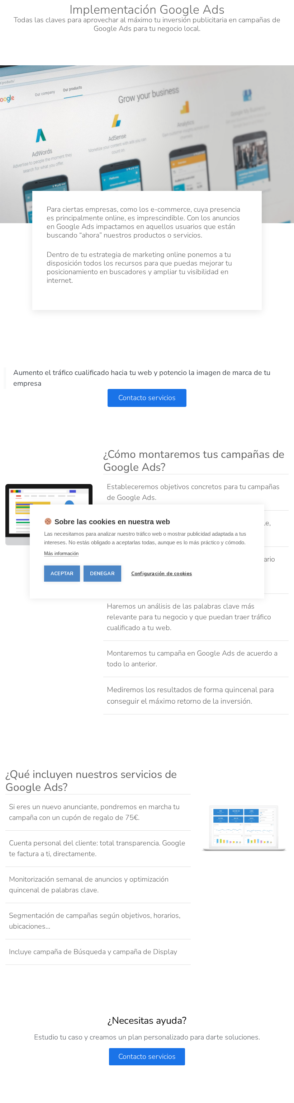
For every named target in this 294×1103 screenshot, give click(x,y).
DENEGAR (102, 573)
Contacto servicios (147, 1056)
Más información (61, 553)
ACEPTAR (62, 573)
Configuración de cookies (161, 573)
